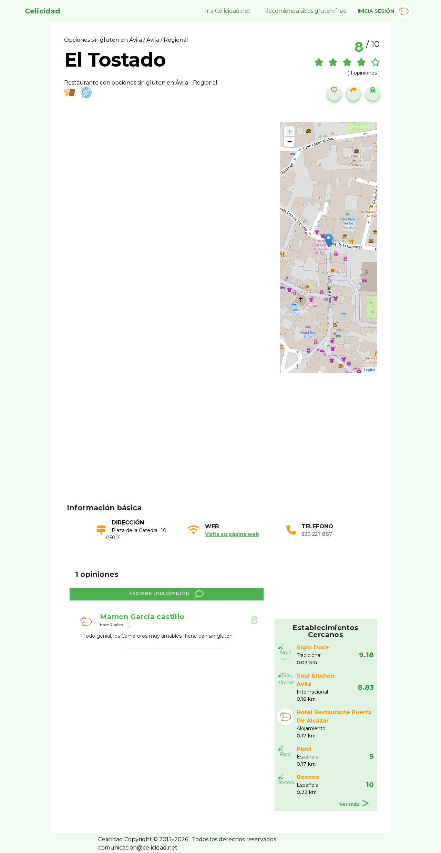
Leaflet (369, 369)
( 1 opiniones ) (363, 73)
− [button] (289, 141)
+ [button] (289, 131)
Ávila (152, 40)
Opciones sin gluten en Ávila (103, 40)
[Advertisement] (224, 448)
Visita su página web (232, 534)
